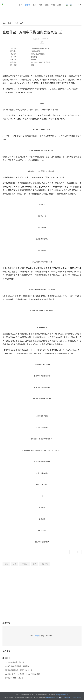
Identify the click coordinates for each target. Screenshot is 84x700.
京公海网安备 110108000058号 (71, 697)
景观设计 (25, 564)
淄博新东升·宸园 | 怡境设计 (13, 678)
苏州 (14, 564)
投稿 (59, 5)
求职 (53, 5)
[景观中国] (9, 4)
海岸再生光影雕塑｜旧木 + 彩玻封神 (16, 666)
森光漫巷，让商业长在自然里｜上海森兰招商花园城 (22, 674)
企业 (47, 5)
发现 (34, 5)
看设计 (27, 5)
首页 (20, 5)
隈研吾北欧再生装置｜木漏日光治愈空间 (18, 670)
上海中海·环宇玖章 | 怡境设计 (14, 662)
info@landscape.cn (62, 694)
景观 (16, 23)
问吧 (40, 5)
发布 (79, 5)
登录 (37, 636)
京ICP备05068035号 (51, 697)
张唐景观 (34, 57)
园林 (34, 564)
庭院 (6, 564)
